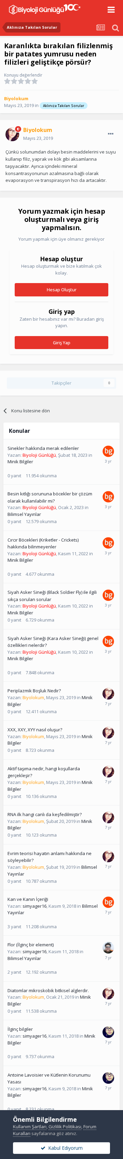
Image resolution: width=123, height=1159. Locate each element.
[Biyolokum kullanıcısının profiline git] (12, 134)
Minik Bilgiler (20, 461)
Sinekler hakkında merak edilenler (43, 448)
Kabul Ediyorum (64, 1148)
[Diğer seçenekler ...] (111, 134)
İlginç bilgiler (20, 1029)
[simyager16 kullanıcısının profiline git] (108, 1032)
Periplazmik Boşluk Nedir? (34, 691)
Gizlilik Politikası (65, 1126)
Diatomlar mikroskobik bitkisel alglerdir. (48, 990)
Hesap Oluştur (62, 290)
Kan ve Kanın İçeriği (28, 899)
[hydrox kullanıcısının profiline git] (108, 948)
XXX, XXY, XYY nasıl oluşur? (35, 730)
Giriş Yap (61, 342)
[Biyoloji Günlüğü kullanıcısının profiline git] (108, 451)
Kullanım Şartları (29, 1126)
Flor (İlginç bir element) (31, 945)
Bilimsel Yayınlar (24, 514)
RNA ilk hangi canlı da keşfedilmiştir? (45, 814)
